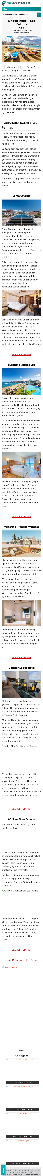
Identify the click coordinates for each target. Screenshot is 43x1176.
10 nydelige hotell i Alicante (25, 960)
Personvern (35, 1174)
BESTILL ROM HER (21, 354)
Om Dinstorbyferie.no (12, 1174)
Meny (5, 9)
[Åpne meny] (38, 9)
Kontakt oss (25, 1174)
